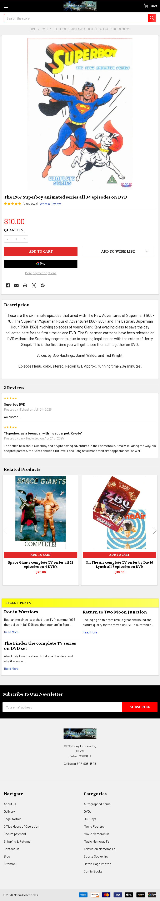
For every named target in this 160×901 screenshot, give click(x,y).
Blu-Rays (90, 819)
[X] (34, 285)
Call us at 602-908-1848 (80, 763)
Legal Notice (12, 819)
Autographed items (97, 804)
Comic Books (93, 871)
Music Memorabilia (96, 841)
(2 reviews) (30, 204)
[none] (80, 114)
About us (10, 804)
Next (154, 531)
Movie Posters (94, 826)
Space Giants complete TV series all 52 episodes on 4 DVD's (40, 564)
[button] (118, 251)
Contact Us (11, 849)
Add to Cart (41, 555)
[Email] (16, 285)
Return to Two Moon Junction (114, 612)
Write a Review (50, 204)
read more (11, 632)
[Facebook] (7, 285)
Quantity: (14, 230)
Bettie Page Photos (97, 864)
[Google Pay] (41, 264)
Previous (5, 531)
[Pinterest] (42, 285)
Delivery (9, 811)
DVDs (87, 811)
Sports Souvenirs (96, 856)
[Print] (25, 285)
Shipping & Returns (17, 841)
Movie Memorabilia (97, 834)
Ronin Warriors (21, 612)
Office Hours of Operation (21, 826)
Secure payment (15, 834)
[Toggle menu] (5, 5)
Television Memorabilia (99, 849)
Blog (7, 856)
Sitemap (10, 864)
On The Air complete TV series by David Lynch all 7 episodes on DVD (119, 564)
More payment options (40, 273)
